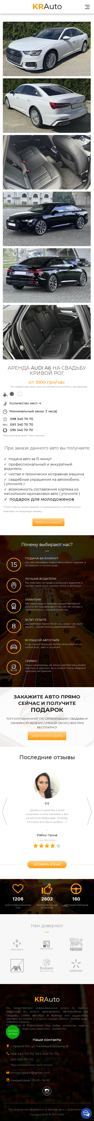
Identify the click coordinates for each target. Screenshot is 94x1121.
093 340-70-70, (48, 1053)
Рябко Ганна (47, 835)
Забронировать (47, 736)
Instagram (47, 1091)
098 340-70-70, (22, 1053)
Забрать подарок (48, 522)
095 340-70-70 (21, 1059)
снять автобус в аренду (41, 1015)
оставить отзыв (47, 864)
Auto (47, 6)
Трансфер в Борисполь (24, 1025)
